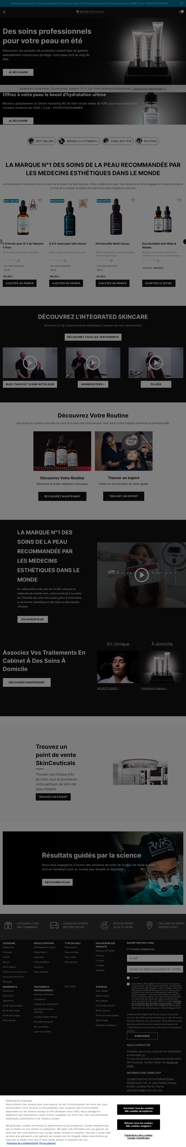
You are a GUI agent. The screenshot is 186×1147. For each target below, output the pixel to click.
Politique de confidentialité (22, 1143)
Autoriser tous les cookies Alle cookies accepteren (138, 1109)
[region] (93, 1121)
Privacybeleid (47, 1143)
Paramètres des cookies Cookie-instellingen (138, 1136)
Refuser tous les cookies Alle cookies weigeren (138, 1124)
